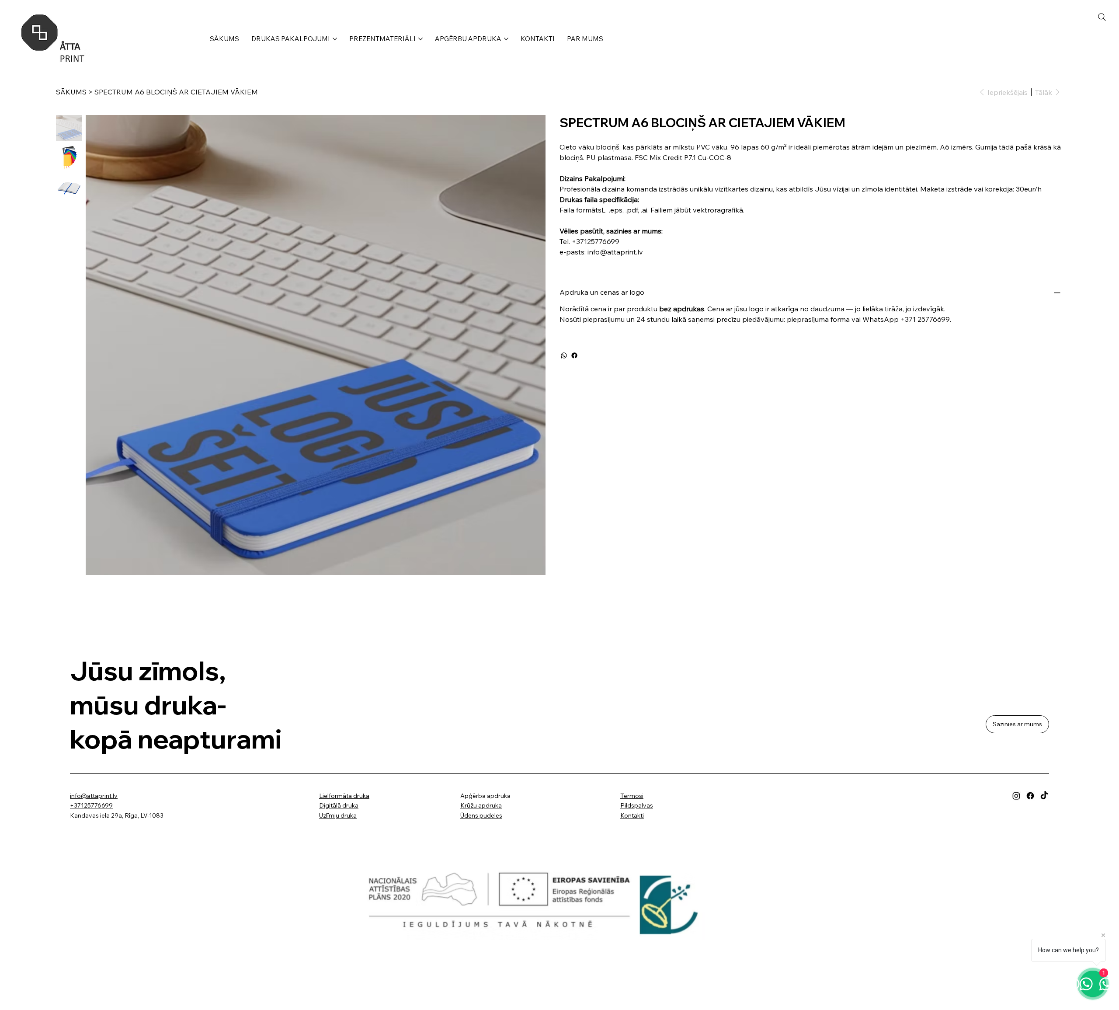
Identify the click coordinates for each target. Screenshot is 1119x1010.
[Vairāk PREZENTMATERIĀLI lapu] (420, 39)
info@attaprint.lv (94, 796)
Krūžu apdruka (481, 805)
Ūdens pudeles (481, 815)
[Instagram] (1016, 796)
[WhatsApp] (564, 355)
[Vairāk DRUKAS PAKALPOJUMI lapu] (335, 39)
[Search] (1102, 17)
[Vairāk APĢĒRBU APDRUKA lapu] (506, 39)
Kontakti (632, 815)
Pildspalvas (636, 805)
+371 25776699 (925, 319)
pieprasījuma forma (818, 319)
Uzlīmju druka (338, 815)
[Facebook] (574, 355)
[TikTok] (1044, 796)
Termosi (631, 796)
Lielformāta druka (344, 796)
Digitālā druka (338, 805)
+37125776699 (91, 805)
